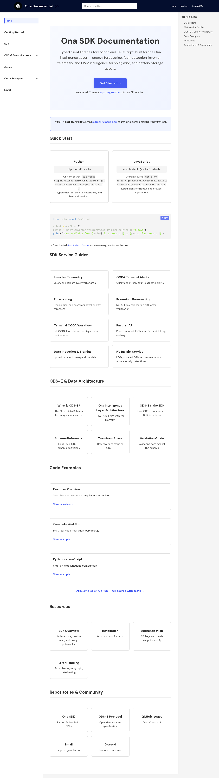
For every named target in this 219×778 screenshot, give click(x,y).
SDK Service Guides (194, 27)
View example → (63, 539)
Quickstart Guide (78, 245)
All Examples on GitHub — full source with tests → (110, 591)
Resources (189, 40)
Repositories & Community (198, 45)
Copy (165, 218)
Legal (7, 89)
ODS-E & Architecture (17, 55)
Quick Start (190, 22)
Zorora (8, 66)
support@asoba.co (111, 92)
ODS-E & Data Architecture (198, 31)
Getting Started (14, 32)
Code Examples (13, 78)
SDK (6, 43)
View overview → (63, 504)
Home (173, 6)
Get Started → (110, 83)
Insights (184, 6)
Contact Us (197, 6)
